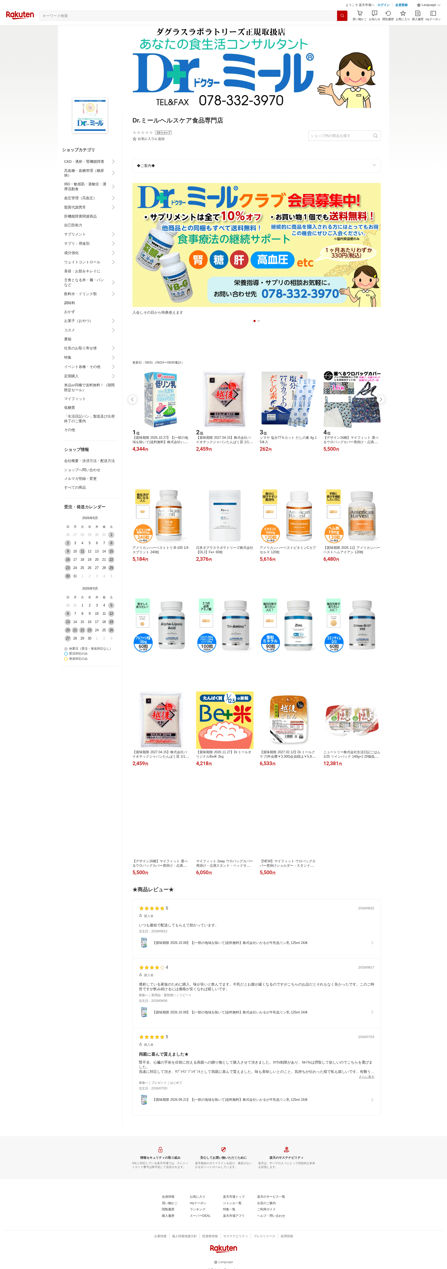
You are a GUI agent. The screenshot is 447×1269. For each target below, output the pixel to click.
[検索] (342, 29)
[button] (429, 18)
